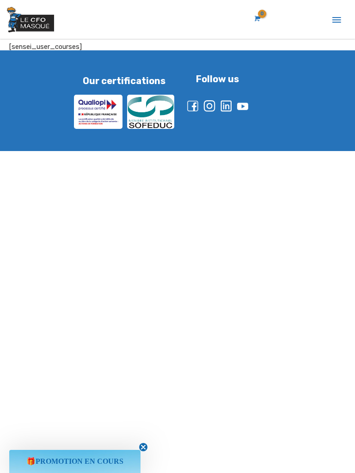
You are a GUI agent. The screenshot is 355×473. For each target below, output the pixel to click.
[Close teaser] (143, 447)
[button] (75, 461)
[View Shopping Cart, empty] (256, 19)
